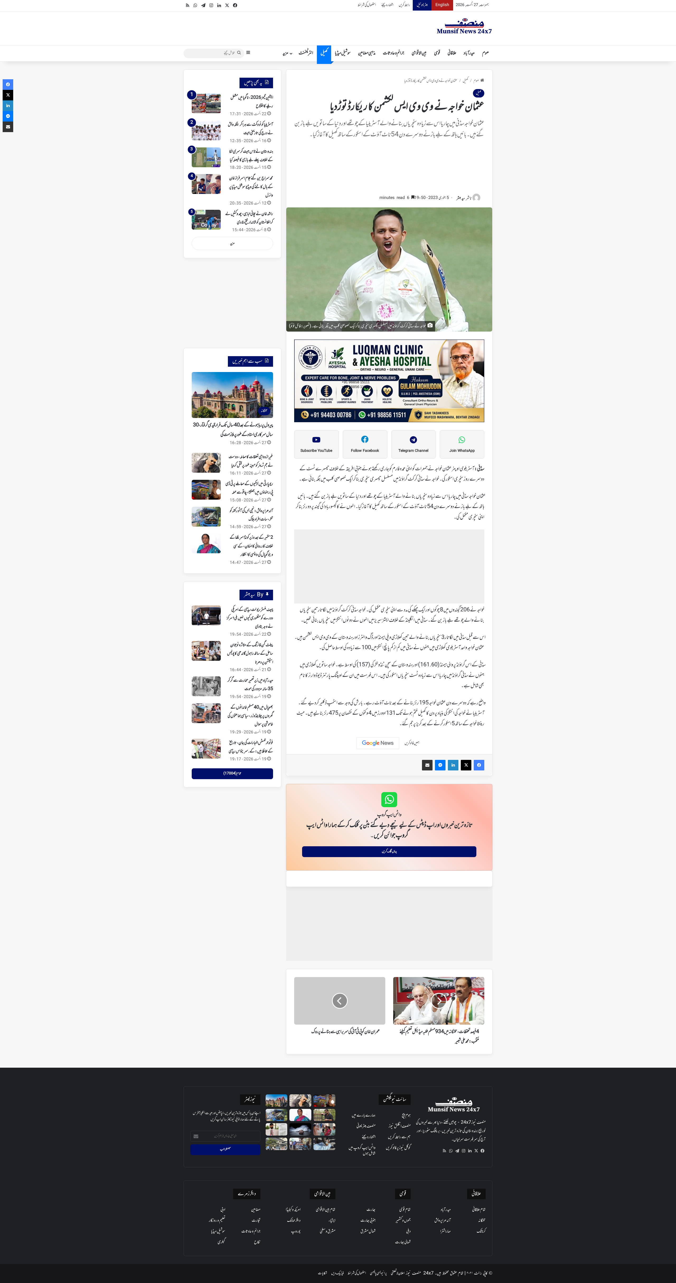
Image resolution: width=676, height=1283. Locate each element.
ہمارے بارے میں (363, 1115)
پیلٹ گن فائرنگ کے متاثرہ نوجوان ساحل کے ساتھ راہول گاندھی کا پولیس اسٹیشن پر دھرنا (250, 653)
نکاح (257, 1242)
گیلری (221, 1242)
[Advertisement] (389, 169)
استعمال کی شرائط (367, 5)
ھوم (485, 53)
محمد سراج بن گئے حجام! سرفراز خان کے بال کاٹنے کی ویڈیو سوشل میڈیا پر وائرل (251, 186)
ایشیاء (331, 1221)
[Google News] (377, 743)
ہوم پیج (406, 1115)
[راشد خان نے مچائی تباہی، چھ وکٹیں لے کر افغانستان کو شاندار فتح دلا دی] (206, 220)
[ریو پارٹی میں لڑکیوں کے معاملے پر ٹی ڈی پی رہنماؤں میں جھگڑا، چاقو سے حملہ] (206, 490)
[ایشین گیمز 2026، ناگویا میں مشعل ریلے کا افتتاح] (206, 103)
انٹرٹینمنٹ (306, 53)
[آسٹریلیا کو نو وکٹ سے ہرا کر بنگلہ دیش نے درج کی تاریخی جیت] (206, 130)
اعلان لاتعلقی (398, 1273)
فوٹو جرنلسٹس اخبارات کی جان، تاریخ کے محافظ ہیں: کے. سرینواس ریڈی (251, 747)
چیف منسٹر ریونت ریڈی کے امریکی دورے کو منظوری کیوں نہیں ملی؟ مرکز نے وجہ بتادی (250, 618)
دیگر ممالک (294, 1221)
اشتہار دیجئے (387, 5)
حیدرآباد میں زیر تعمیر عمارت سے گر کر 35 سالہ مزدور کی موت (250, 685)
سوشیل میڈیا (343, 53)
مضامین (255, 1210)
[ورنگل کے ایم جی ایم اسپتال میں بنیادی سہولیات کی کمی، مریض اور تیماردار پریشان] (324, 1129)
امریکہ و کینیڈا (293, 1210)
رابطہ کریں (404, 5)
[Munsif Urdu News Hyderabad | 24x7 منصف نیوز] (464, 26)
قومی (437, 53)
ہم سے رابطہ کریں (399, 1137)
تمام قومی (405, 1210)
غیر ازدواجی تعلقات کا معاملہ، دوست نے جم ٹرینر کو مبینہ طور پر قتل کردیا (251, 461)
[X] (476, 1151)
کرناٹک (481, 1231)
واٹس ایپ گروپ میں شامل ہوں (362, 1151)
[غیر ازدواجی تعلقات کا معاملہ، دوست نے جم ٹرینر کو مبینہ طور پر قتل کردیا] (206, 463)
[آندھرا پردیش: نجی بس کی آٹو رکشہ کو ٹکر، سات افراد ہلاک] (206, 517)
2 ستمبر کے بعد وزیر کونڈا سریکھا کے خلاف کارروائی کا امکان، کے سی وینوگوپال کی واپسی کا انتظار (251, 546)
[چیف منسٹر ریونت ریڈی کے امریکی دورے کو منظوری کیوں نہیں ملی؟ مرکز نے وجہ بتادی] (206, 615)
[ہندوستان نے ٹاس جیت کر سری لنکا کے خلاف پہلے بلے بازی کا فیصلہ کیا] (206, 157)
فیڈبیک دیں (337, 1273)
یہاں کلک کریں (389, 851)
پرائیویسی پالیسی (378, 1273)
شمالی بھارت (403, 1242)
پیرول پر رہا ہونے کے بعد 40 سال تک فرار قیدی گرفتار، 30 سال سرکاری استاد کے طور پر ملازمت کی (233, 430)
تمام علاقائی (479, 1210)
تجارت (256, 1221)
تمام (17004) (232, 773)
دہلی (408, 1231)
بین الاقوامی (419, 53)
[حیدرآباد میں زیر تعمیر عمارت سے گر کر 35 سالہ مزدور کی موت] (206, 686)
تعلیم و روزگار (217, 1221)
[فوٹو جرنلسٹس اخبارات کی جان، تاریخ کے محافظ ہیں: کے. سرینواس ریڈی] (206, 749)
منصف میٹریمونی (365, 1126)
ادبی (222, 1210)
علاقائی (452, 53)
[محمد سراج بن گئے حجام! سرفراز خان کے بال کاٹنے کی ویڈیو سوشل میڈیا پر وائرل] (206, 184)
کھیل (324, 53)
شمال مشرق (367, 1231)
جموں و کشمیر (403, 1221)
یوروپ (296, 1231)
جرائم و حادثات (393, 53)
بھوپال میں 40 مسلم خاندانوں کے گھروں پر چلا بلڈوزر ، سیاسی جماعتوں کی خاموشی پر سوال (250, 716)
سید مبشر (461, 198)
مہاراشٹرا (445, 1231)
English (442, 5)
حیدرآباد (469, 53)
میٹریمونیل (422, 5)
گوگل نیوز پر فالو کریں (398, 1148)
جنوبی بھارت (367, 1221)
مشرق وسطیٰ (327, 1231)
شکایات (322, 1273)
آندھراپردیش (442, 1221)
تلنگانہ (482, 1221)
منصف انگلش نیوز (400, 1126)
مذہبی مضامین (366, 53)
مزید (285, 53)
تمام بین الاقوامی (325, 1210)
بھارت (371, 1210)
